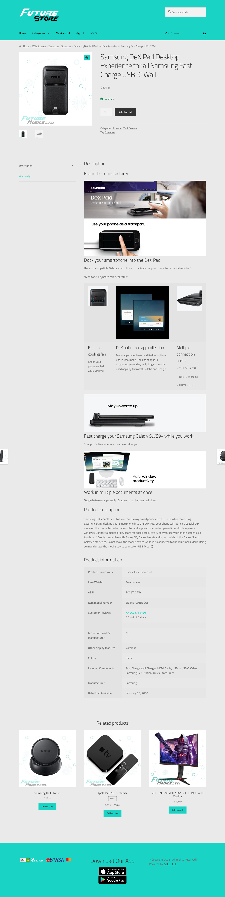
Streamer (66, 46)
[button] (87, 57)
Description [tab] (26, 165)
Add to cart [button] (47, 806)
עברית (93, 33)
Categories (38, 33)
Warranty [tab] (24, 176)
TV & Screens (39, 46)
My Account (63, 33)
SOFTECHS (170, 864)
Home (22, 33)
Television (54, 46)
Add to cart (125, 112)
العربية (80, 33)
